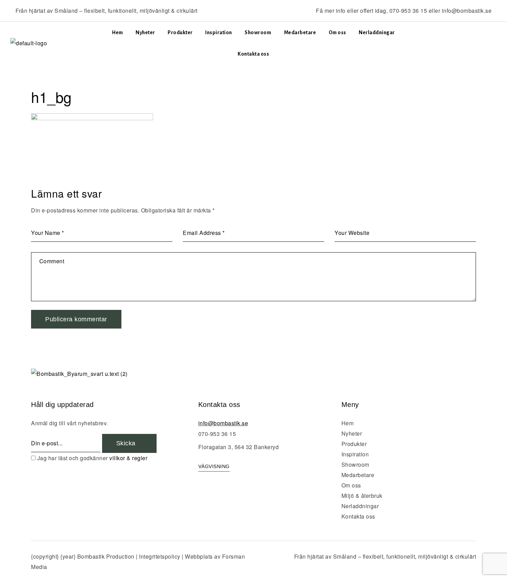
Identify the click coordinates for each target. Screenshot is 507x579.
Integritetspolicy (159, 556)
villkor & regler (128, 458)
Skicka (127, 443)
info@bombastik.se (467, 11)
